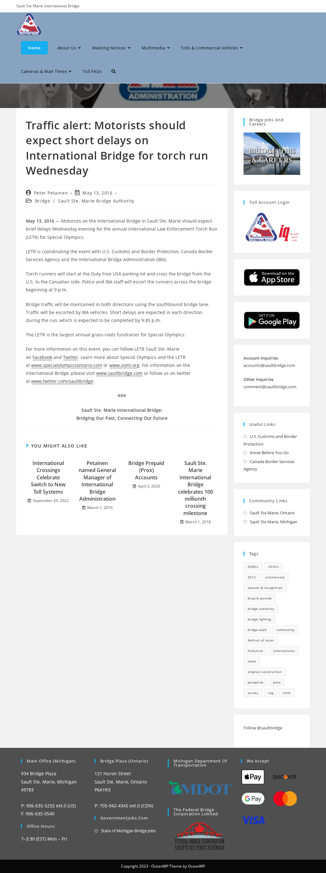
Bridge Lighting (259, 619)
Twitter (70, 357)
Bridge (42, 201)
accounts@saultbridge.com (269, 365)
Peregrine (256, 682)
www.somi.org (124, 365)
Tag (270, 693)
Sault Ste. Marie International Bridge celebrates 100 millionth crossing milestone (195, 488)
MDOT (252, 661)
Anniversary (275, 577)
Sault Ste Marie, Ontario (272, 513)
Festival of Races (261, 640)
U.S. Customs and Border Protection (270, 440)
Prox (276, 682)
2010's (273, 566)
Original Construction (265, 671)
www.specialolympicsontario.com (66, 365)
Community (285, 629)
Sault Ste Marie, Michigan (273, 522)
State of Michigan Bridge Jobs (128, 831)
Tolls (286, 693)
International (284, 650)
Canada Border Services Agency (269, 465)
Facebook (42, 357)
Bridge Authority (261, 608)
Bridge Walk (257, 629)
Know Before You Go (269, 452)
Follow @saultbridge (263, 728)
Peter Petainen (51, 193)
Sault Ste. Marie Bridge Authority (96, 201)
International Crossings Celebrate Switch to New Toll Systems (48, 477)
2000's (253, 566)
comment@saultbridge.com (270, 387)
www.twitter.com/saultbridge (62, 381)
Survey (253, 693)
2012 (252, 577)
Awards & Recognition (265, 587)
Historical (255, 650)
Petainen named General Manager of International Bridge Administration (97, 481)
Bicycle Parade (260, 598)
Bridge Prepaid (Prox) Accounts (146, 470)
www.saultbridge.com (119, 373)
